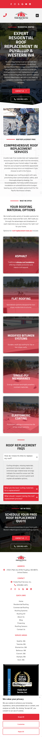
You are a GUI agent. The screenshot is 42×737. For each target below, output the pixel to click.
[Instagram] (15, 589)
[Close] (39, 697)
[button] (37, 15)
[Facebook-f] (11, 589)
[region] (21, 716)
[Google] (23, 589)
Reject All (21, 731)
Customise (21, 724)
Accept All (21, 717)
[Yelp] (19, 589)
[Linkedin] (31, 589)
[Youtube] (27, 589)
